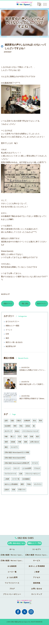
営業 (13, 489)
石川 (19, 436)
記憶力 (7, 489)
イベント (9, 330)
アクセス (37, 468)
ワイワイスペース (10, 474)
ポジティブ (8, 431)
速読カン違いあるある (14, 342)
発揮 (6, 442)
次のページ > (41, 303)
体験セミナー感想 (12, 325)
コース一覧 (15, 479)
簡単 (15, 426)
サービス (35, 463)
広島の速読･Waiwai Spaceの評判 (15, 458)
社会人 (17, 431)
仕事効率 (27, 421)
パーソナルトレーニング (30, 431)
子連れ (29, 484)
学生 (21, 426)
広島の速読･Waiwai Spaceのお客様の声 (17, 463)
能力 (37, 436)
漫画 (25, 442)
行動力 (19, 421)
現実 (25, 436)
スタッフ (16, 468)
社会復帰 (7, 426)
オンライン (37, 484)
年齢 (6, 436)
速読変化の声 (5, 294)
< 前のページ (7, 303)
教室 (22, 484)
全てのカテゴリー (12, 321)
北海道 (13, 442)
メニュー (7, 468)
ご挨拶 (7, 479)
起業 (6, 421)
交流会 (28, 426)
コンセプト (14, 447)
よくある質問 (26, 468)
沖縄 (19, 442)
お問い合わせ (34, 442)
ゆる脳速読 (26, 479)
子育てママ (21, 489)
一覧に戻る (24, 303)
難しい (13, 436)
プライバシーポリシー (32, 474)
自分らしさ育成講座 (11, 484)
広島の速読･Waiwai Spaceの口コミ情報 (17, 452)
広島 (20, 474)
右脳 (12, 421)
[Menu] (45, 4)
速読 (7, 338)
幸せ (34, 421)
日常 (7, 334)
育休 (40, 421)
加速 (31, 436)
